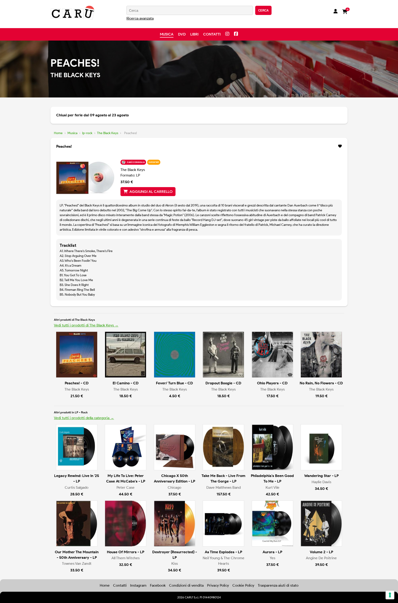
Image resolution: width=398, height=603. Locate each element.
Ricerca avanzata (140, 18)
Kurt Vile (272, 487)
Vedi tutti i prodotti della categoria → (84, 418)
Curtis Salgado (76, 487)
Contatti (212, 34)
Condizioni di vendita (186, 585)
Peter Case (126, 487)
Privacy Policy (218, 585)
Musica (166, 34)
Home (58, 133)
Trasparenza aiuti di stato (278, 585)
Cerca (263, 10)
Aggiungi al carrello (151, 191)
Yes (272, 558)
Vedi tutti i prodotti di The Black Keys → (86, 325)
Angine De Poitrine (321, 558)
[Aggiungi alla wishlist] (340, 146)
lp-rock (87, 133)
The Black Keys (107, 133)
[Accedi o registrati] (336, 12)
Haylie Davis (321, 482)
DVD (182, 34)
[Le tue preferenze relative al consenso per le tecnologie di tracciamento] (390, 595)
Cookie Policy (243, 585)
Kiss (174, 563)
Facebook (158, 585)
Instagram (138, 585)
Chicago (174, 487)
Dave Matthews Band (223, 487)
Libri (194, 34)
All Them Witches (125, 558)
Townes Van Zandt (76, 563)
